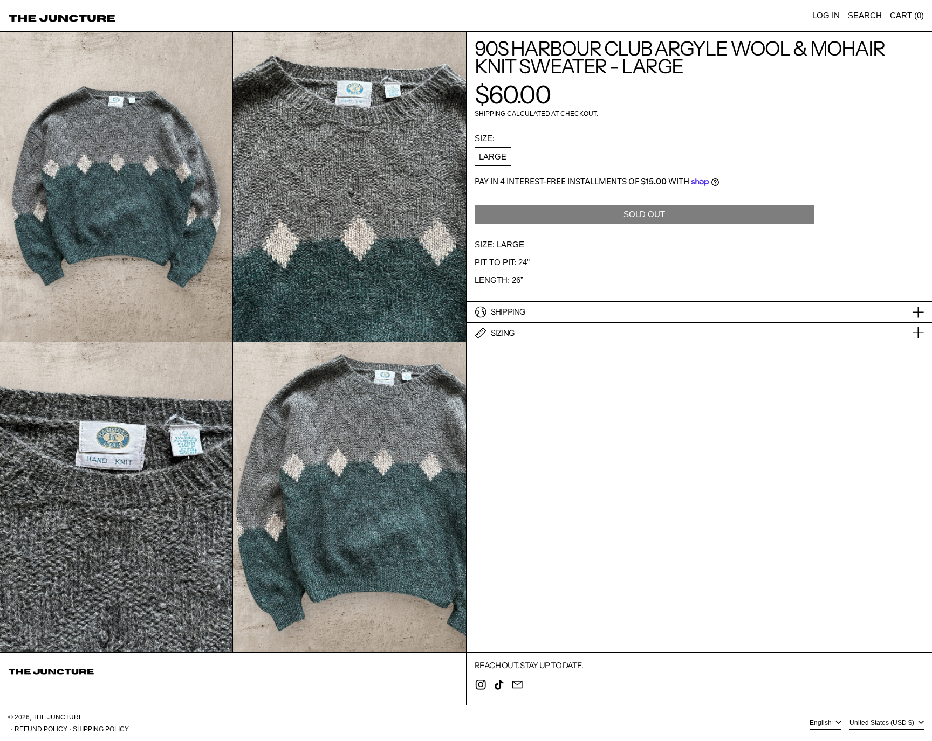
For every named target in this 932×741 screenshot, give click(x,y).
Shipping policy (101, 729)
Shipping (490, 113)
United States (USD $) (882, 723)
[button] (865, 15)
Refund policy (41, 729)
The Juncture (59, 717)
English (821, 723)
